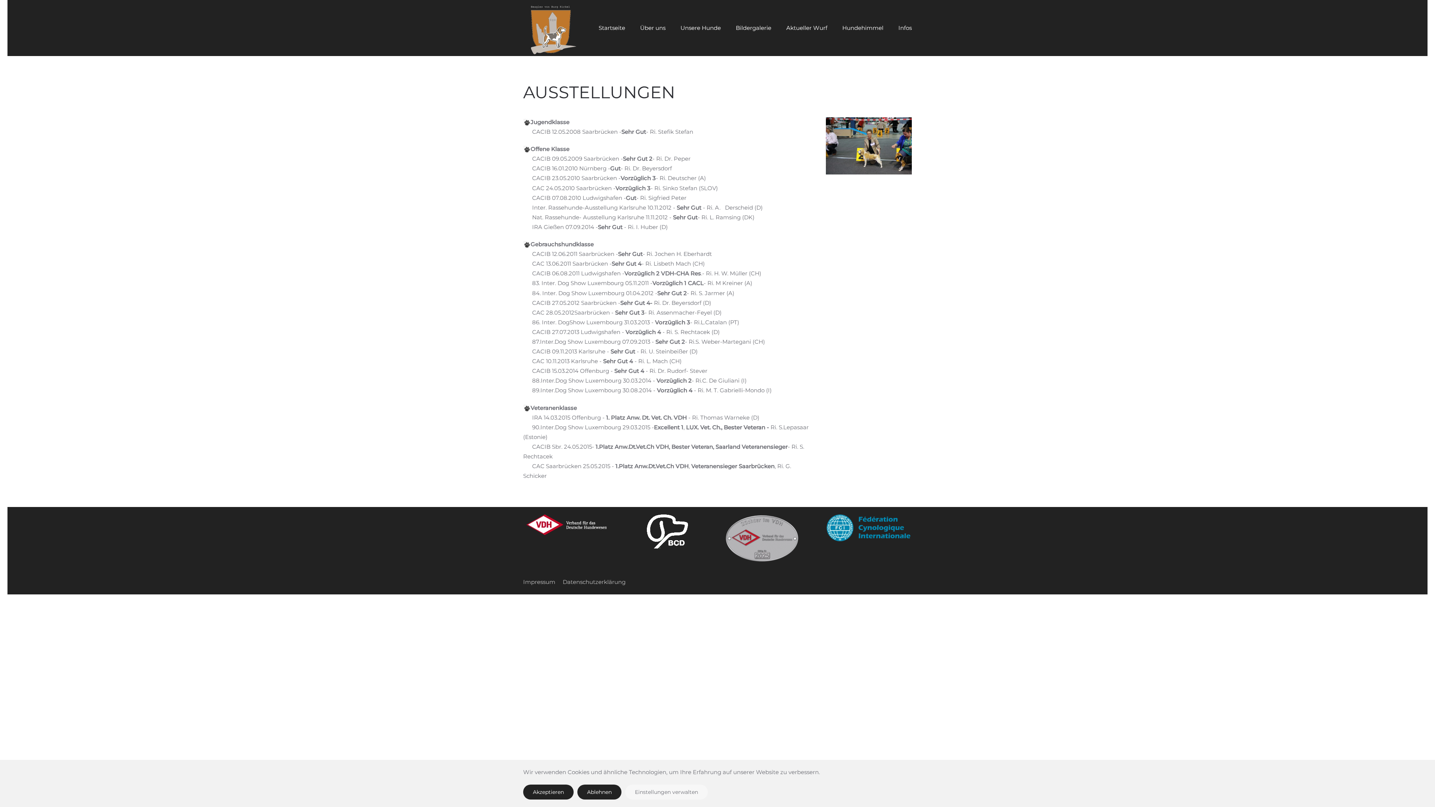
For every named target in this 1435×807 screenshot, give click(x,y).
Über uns (653, 27)
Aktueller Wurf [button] (806, 27)
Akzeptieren (548, 792)
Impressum (539, 581)
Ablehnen (599, 792)
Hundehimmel (862, 27)
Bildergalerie (753, 27)
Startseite (612, 27)
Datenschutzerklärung (594, 581)
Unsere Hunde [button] (701, 27)
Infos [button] (905, 27)
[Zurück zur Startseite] (551, 28)
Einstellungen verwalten (666, 792)
